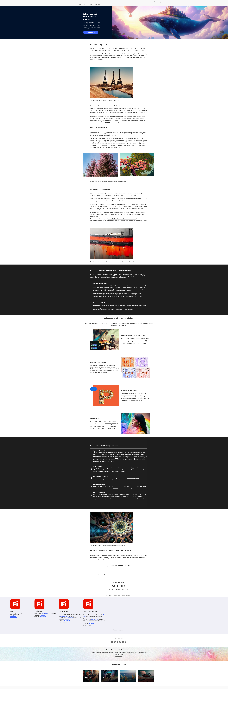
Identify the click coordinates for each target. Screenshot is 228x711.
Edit (107, 1)
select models (63, 616)
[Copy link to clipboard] (125, 642)
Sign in (158, 1)
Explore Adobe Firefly (90, 32)
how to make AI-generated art (106, 499)
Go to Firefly (149, 1)
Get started (13, 617)
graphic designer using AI (111, 423)
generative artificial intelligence (115, 105)
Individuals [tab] (109, 595)
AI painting (107, 122)
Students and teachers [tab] (119, 595)
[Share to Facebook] (112, 642)
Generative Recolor (109, 369)
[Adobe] (78, 2)
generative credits (45, 613)
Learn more (12, 615)
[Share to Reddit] (123, 642)
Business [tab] (128, 595)
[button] (154, 2)
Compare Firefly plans (118, 630)
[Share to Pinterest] (120, 642)
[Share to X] (115, 642)
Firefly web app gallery (133, 478)
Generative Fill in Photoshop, (128, 395)
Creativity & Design (85, 1)
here (116, 458)
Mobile (112, 1)
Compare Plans (119, 1)
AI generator (139, 140)
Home (78, 4)
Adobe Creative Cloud (83, 4)
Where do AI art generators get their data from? (102, 574)
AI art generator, (134, 55)
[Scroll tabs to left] (1, 595)
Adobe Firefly (94, 1)
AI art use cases (103, 195)
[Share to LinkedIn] (117, 642)
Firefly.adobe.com (126, 456)
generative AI (121, 54)
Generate (101, 1)
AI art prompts (121, 471)
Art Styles (115, 488)
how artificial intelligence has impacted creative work (122, 219)
